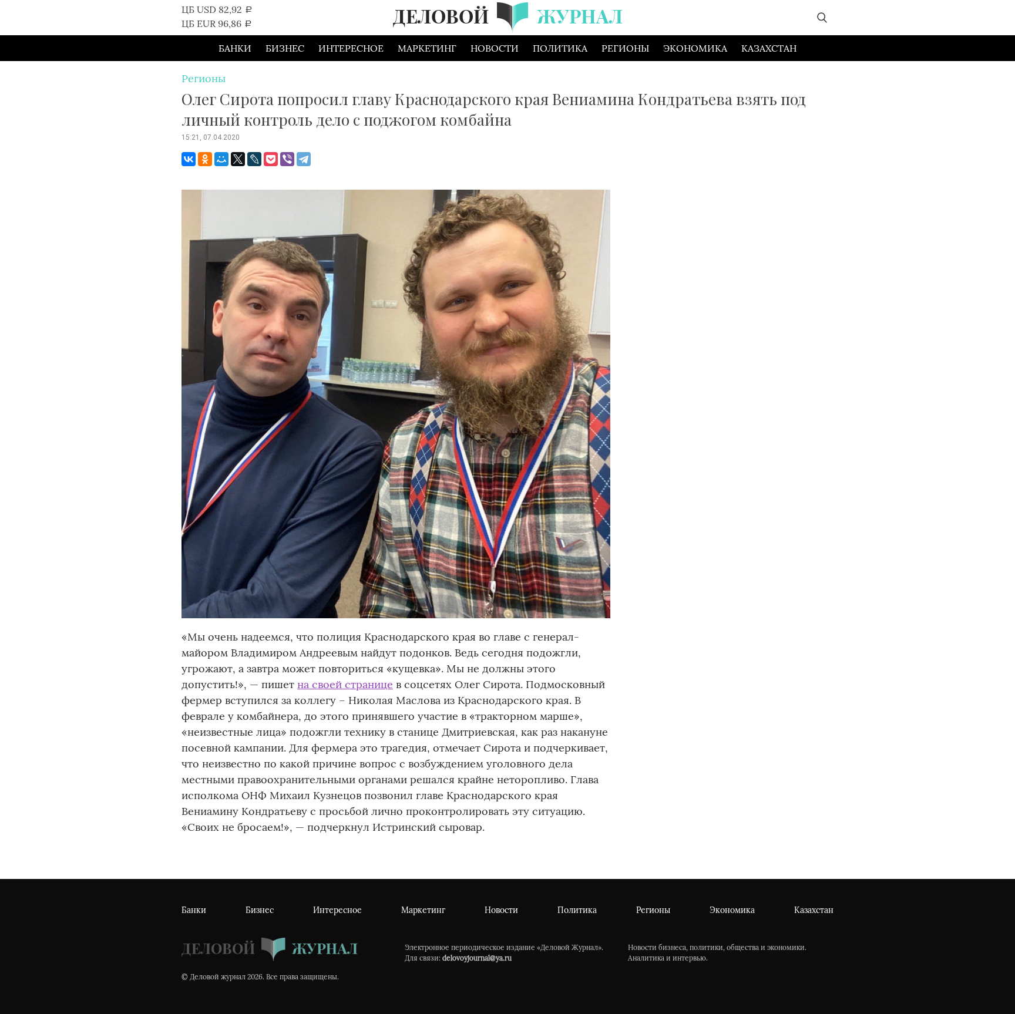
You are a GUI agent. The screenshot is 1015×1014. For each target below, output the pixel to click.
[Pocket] (271, 159)
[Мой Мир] (221, 159)
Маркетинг (427, 48)
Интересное (351, 48)
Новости (494, 48)
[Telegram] (304, 159)
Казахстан (768, 48)
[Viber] (287, 159)
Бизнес (284, 48)
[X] (238, 159)
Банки (235, 48)
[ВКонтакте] (189, 159)
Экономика (695, 48)
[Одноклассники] (205, 159)
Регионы (625, 48)
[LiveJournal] (254, 159)
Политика (560, 48)
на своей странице (345, 684)
